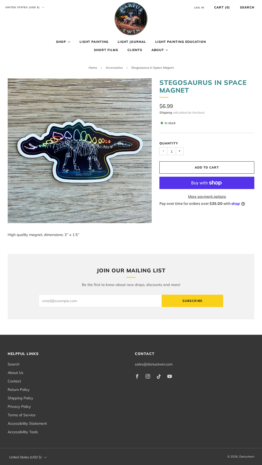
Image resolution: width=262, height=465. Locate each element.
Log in (199, 7)
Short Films (106, 50)
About (157, 50)
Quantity (168, 143)
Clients (134, 50)
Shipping (165, 112)
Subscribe (192, 301)
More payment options (207, 196)
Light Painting (94, 42)
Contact (14, 381)
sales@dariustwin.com (153, 364)
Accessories (114, 68)
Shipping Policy (20, 398)
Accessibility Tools (23, 432)
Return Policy (19, 389)
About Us (15, 372)
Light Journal (132, 42)
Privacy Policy (19, 406)
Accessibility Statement (27, 423)
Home (93, 68)
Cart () (222, 7)
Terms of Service (22, 415)
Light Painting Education (180, 42)
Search (247, 7)
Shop (61, 42)
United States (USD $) (23, 7)
